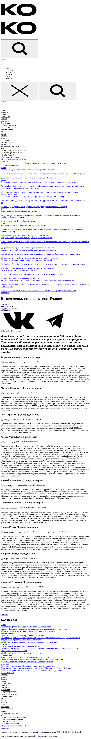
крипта (4, 136)
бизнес (8, 68)
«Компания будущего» (10, 146)
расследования (7, 142)
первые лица (11, 72)
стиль (8, 76)
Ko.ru (42, 732)
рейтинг (4, 615)
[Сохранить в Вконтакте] (19, 329)
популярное (5, 166)
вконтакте (16, 159)
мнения (9, 74)
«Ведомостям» (68, 569)
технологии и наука (9, 194)
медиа (3, 134)
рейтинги (5, 121)
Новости (14, 166)
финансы (9, 70)
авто (3, 131)
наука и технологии (9, 127)
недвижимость (7, 129)
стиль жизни (6, 664)
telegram (4, 159)
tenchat (23, 159)
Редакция (5, 161)
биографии (10, 79)
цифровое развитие (9, 125)
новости (4, 108)
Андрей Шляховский (9, 309)
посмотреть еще (7, 673)
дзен (9, 159)
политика (5, 140)
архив (3, 144)
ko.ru (39, 736)
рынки (3, 114)
